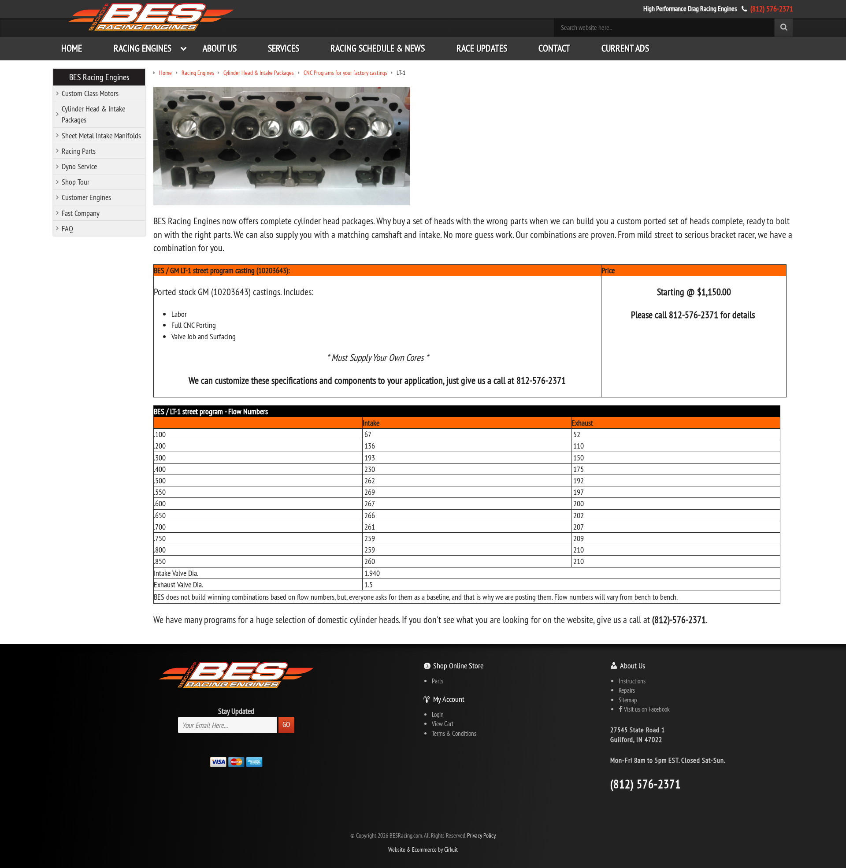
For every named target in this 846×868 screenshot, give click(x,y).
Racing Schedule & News (377, 48)
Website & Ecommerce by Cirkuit (423, 849)
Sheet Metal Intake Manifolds (101, 135)
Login (438, 714)
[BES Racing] (151, 18)
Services (283, 48)
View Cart (442, 724)
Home (71, 48)
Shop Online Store (458, 665)
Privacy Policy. (481, 835)
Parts (437, 681)
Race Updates (481, 48)
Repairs (627, 690)
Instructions (632, 681)
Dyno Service (79, 166)
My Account (448, 699)
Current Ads (625, 48)
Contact (554, 48)
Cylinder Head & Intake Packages (93, 114)
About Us (220, 48)
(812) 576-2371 (771, 9)
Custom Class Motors (90, 93)
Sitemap (628, 700)
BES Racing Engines (99, 76)
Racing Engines (142, 48)
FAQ (67, 228)
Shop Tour (75, 182)
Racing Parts (79, 151)
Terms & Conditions (454, 733)
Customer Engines (86, 197)
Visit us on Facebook (646, 709)
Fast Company (81, 213)
